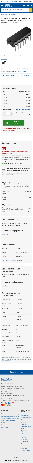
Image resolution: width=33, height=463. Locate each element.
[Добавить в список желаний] (28, 123)
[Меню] (2, 5)
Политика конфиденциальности (26, 426)
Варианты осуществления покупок (26, 433)
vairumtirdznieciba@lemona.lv (10, 1)
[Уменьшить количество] (11, 114)
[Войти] (24, 5)
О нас (3, 423)
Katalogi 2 (14, 14)
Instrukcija (5, 234)
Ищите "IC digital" (21, 71)
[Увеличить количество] (4, 114)
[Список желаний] (28, 5)
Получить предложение (23, 109)
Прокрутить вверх (16, 372)
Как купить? (24, 415)
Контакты (4, 425)
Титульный (4, 14)
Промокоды (24, 441)
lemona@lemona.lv (7, 360)
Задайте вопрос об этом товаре (13, 260)
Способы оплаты (26, 417)
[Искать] (30, 10)
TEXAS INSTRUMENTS (22, 69)
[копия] (17, 22)
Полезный (4, 427)
